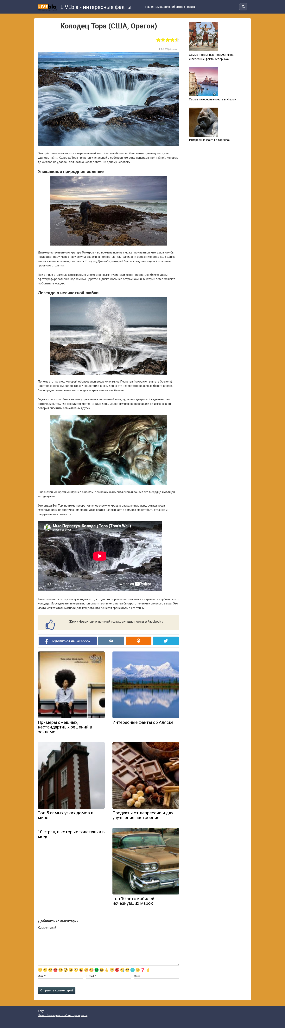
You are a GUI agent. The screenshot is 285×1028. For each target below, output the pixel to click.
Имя (42, 976)
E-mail (91, 976)
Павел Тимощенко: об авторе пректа (170, 7)
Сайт (137, 976)
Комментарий (47, 927)
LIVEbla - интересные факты (95, 7)
